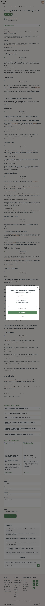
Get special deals (22, 313)
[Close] (37, 287)
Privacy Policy (22, 316)
